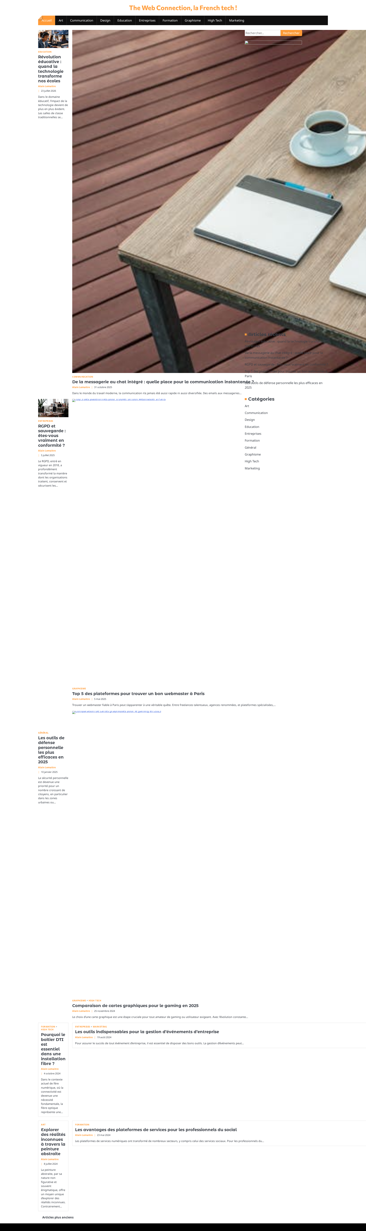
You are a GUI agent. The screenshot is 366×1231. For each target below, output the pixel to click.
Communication (81, 20)
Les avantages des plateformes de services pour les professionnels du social (156, 1129)
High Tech (215, 20)
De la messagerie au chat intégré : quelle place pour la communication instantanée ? (163, 381)
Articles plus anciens (58, 1217)
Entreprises (147, 20)
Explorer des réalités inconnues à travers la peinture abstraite (53, 1141)
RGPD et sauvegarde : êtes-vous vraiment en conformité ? (52, 436)
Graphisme (193, 20)
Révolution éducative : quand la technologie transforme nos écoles (50, 69)
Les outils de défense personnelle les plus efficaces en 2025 (51, 749)
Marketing (236, 20)
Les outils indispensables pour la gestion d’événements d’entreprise (147, 1031)
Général (43, 733)
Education (124, 20)
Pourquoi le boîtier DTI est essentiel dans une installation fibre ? (53, 1049)
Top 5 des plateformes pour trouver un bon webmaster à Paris (138, 693)
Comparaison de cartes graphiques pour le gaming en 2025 (135, 1005)
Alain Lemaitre (47, 86)
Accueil (47, 20)
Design (105, 20)
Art (61, 20)
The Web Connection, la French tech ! (183, 7)
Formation (170, 20)
